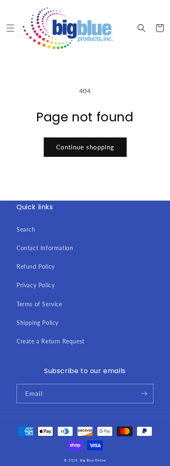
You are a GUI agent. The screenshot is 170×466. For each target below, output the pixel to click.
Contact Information (45, 247)
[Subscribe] (144, 393)
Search (26, 229)
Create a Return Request (51, 341)
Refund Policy (36, 266)
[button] (10, 28)
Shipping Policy (38, 322)
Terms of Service (39, 304)
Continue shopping (85, 147)
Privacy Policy (35, 285)
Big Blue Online (93, 460)
